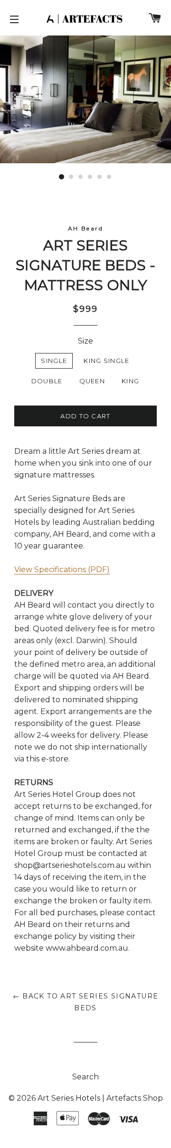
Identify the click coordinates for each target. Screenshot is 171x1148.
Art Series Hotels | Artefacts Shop (100, 1098)
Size (85, 340)
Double (47, 381)
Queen (92, 381)
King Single (106, 360)
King (130, 381)
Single (54, 360)
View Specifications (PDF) (62, 569)
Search (85, 1076)
